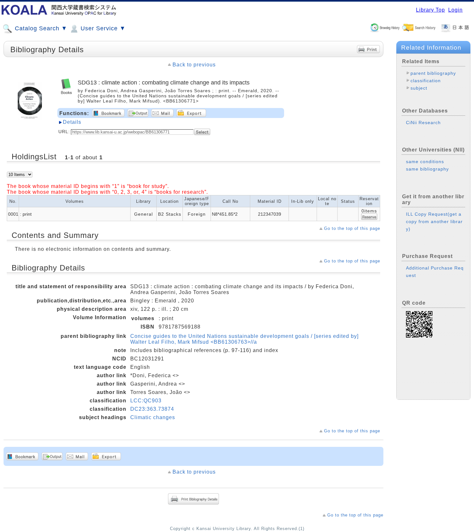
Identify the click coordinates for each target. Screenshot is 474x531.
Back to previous (194, 64)
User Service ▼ (102, 28)
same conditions (425, 161)
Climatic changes (152, 417)
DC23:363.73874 (152, 409)
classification (425, 80)
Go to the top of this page (352, 228)
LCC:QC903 (146, 400)
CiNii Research (423, 122)
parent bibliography (433, 73)
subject (418, 88)
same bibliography (427, 169)
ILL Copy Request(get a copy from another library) (434, 221)
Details (72, 122)
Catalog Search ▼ (40, 28)
